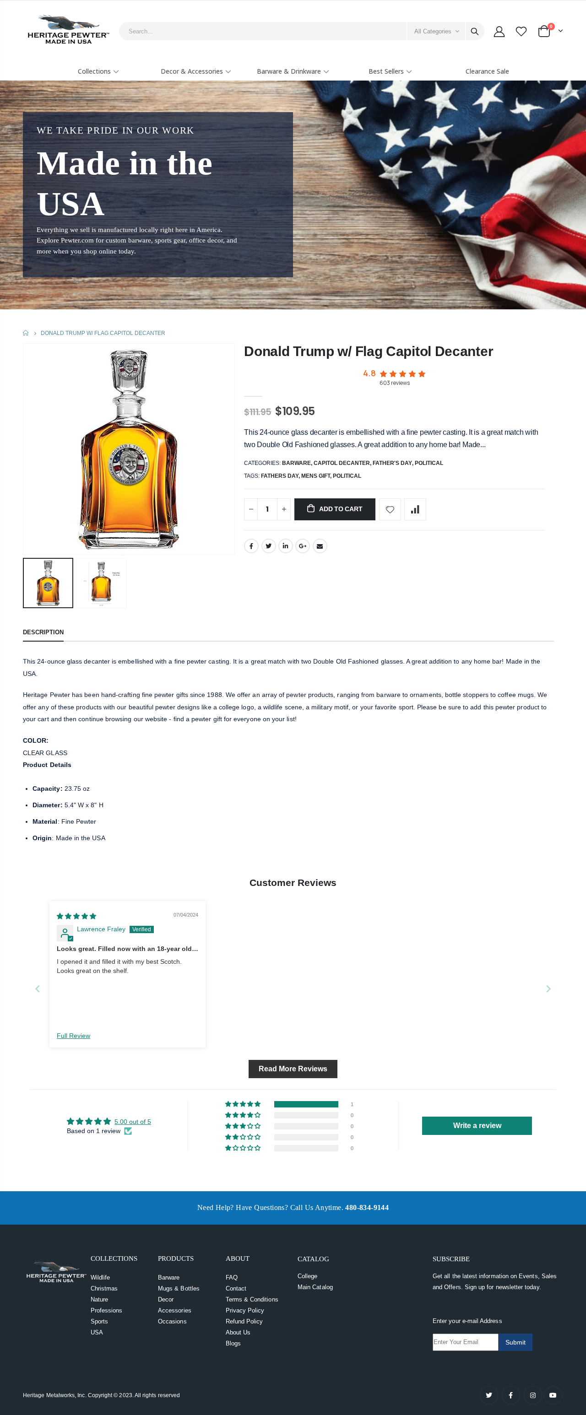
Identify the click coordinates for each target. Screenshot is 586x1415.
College (307, 1276)
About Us (238, 1332)
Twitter (268, 546)
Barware (296, 463)
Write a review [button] (477, 1125)
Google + (302, 546)
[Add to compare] (415, 509)
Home (26, 333)
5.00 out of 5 (132, 1121)
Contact (236, 1288)
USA (97, 1332)
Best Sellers (386, 71)
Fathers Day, (281, 476)
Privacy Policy (245, 1310)
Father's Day (392, 463)
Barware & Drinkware (289, 71)
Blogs (233, 1343)
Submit (515, 1342)
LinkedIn (285, 546)
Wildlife (100, 1277)
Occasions (172, 1321)
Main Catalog (315, 1287)
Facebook (251, 546)
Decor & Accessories (192, 71)
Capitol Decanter (342, 463)
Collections (94, 71)
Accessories (174, 1310)
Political (429, 463)
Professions (107, 1310)
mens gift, (317, 476)
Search (474, 31)
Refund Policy (244, 1321)
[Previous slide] (37, 988)
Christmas (104, 1288)
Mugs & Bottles (179, 1288)
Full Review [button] (73, 1035)
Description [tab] (43, 632)
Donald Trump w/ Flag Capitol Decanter (368, 351)
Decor (166, 1299)
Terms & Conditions (252, 1299)
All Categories (432, 31)
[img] (76, 916)
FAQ (232, 1277)
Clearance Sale (487, 71)
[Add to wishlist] (390, 509)
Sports (99, 1321)
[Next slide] (548, 988)
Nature (99, 1299)
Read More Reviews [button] (293, 1069)
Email (320, 546)
